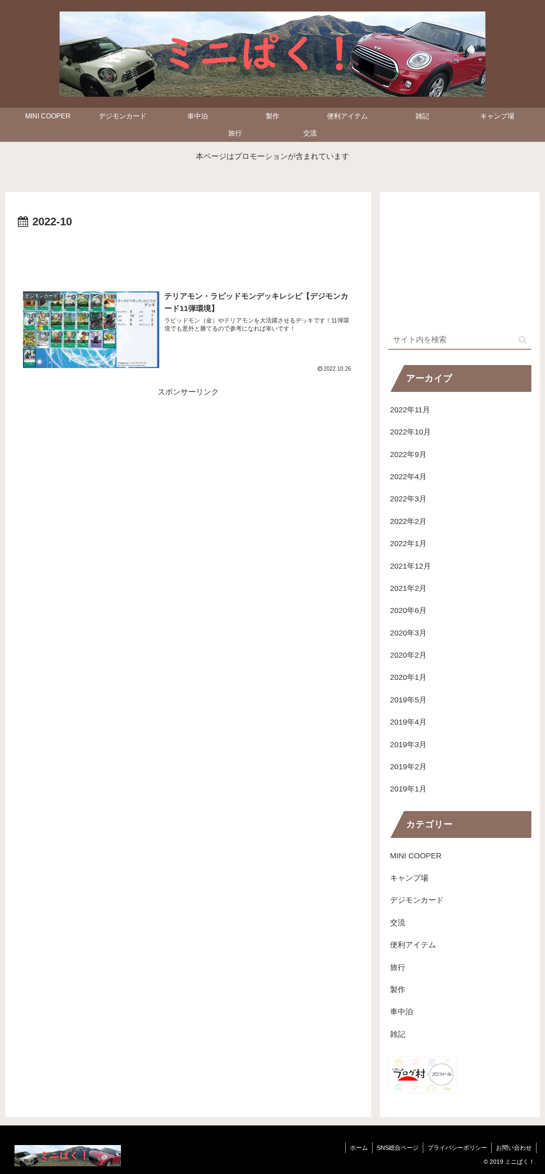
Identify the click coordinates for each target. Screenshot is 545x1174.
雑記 (397, 1034)
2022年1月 (408, 543)
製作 (397, 989)
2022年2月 (408, 521)
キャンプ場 (409, 878)
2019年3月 (408, 744)
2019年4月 (408, 722)
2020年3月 (408, 633)
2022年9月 (408, 454)
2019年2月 (408, 767)
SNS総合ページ (398, 1147)
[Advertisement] (188, 255)
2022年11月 (410, 410)
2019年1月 (408, 789)
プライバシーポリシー (457, 1147)
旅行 (397, 967)
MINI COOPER (416, 855)
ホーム (359, 1147)
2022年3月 (408, 499)
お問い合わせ (514, 1147)
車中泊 (401, 1011)
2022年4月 (408, 476)
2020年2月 (408, 655)
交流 (397, 922)
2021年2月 (408, 588)
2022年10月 (410, 432)
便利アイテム (413, 945)
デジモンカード (417, 900)
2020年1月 (408, 677)
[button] (522, 340)
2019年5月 (408, 700)
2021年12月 (410, 565)
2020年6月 (408, 610)
